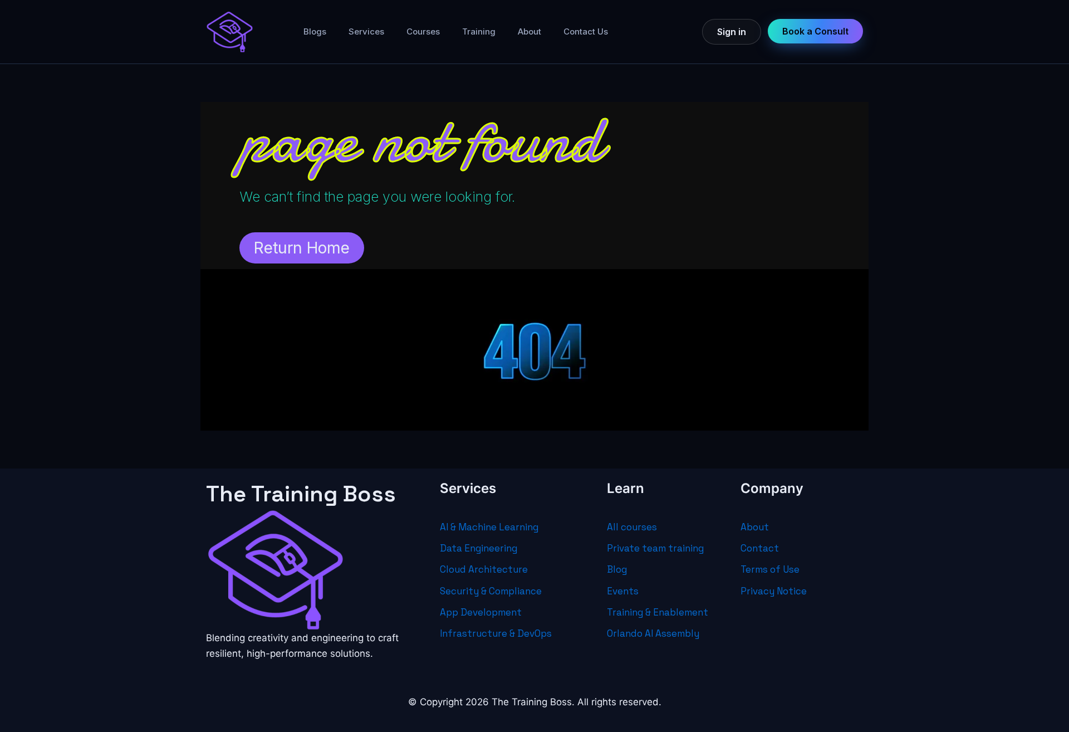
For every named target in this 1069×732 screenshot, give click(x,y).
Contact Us (585, 31)
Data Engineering (478, 548)
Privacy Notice (774, 591)
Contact (760, 548)
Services (366, 31)
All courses (632, 527)
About (529, 31)
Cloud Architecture (484, 569)
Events (623, 591)
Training (479, 31)
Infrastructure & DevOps (496, 633)
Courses (423, 31)
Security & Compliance (491, 591)
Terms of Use (770, 569)
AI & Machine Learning (489, 527)
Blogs (314, 31)
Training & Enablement (657, 612)
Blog (617, 569)
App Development (481, 612)
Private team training (655, 548)
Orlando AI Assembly (653, 633)
